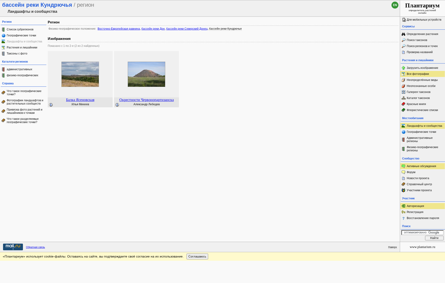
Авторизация (415, 206)
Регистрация (415, 212)
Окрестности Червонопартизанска (146, 100)
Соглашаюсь (197, 256)
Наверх (392, 247)
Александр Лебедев (147, 104)
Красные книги (416, 104)
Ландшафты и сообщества (424, 125)
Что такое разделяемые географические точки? (23, 120)
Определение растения (422, 34)
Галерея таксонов (418, 92)
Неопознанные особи (421, 86)
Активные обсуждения (421, 166)
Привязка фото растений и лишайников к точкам (24, 111)
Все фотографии (418, 74)
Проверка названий (420, 52)
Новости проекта (418, 178)
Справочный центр (419, 184)
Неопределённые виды (422, 80)
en (395, 5)
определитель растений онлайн (422, 8)
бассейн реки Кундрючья (225, 28)
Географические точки (21, 35)
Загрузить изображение (422, 68)
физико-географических (22, 75)
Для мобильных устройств (424, 19)
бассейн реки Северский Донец (187, 28)
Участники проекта (419, 190)
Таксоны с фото (17, 53)
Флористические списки (422, 110)
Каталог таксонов (418, 98)
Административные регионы (420, 139)
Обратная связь (35, 247)
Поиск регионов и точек (422, 46)
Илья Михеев (80, 104)
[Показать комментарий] (51, 105)
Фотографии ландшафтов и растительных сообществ (25, 102)
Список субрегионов (20, 29)
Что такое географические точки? (24, 92)
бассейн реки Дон (153, 28)
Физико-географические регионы (422, 149)
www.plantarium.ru (422, 247)
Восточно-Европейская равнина (119, 28)
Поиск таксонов (417, 40)
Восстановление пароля (423, 218)
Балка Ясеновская (80, 100)
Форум (411, 172)
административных (19, 69)
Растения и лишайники (22, 47)
